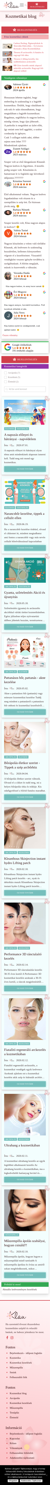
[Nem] (46, 1475)
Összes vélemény (10, 335)
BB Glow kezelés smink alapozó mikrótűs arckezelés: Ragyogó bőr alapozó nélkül (28, 68)
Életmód (9, 429)
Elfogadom (13, 1481)
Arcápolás (10, 586)
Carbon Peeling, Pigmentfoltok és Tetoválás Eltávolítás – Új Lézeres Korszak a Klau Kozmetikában (28, 46)
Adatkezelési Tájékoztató (31, 1481)
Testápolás (22, 429)
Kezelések (24, 853)
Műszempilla (11, 1235)
